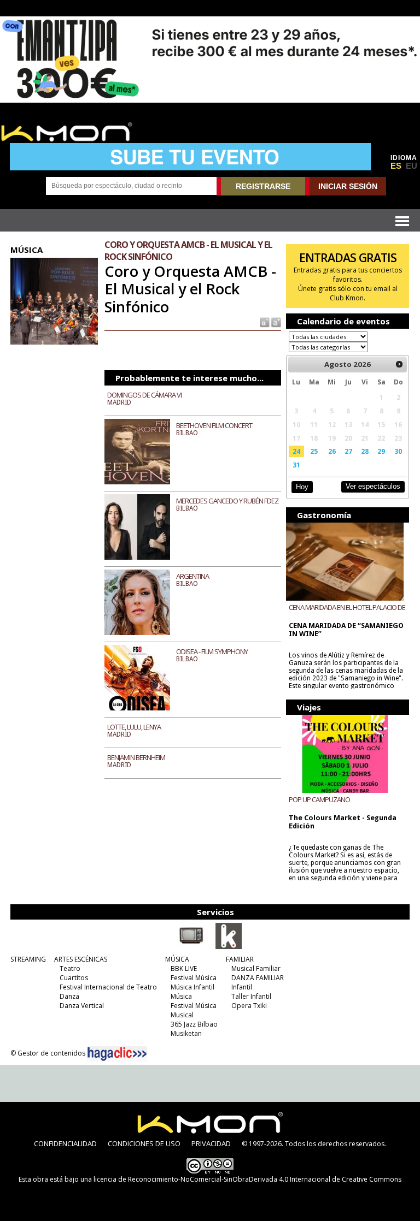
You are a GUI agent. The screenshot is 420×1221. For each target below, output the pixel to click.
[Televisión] (191, 947)
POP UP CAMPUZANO (319, 799)
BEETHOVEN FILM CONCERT (214, 425)
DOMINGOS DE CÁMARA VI (144, 395)
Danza (69, 996)
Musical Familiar (256, 968)
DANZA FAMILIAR (257, 977)
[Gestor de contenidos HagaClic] (117, 1054)
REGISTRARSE (263, 186)
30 (398, 451)
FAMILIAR (240, 959)
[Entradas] (228, 947)
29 (381, 451)
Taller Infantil (251, 996)
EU (411, 166)
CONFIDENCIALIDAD (65, 1143)
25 (314, 451)
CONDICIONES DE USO (144, 1143)
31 (296, 464)
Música (181, 996)
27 (348, 451)
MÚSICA (177, 959)
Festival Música (194, 977)
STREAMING (28, 959)
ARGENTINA (192, 576)
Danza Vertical (82, 1005)
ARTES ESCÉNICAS (80, 959)
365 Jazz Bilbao (194, 1024)
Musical (182, 1015)
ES (395, 166)
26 (332, 451)
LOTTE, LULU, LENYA (134, 727)
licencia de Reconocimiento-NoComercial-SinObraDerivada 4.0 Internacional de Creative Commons (247, 1179)
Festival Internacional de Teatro (108, 987)
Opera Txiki (249, 1005)
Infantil (241, 987)
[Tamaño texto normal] (264, 322)
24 (296, 451)
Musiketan (186, 1033)
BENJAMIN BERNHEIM (136, 757)
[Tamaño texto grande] (275, 322)
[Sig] (399, 364)
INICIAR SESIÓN (347, 186)
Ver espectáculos (373, 486)
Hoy (302, 487)
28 (365, 451)
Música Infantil (192, 987)
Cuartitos (74, 977)
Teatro (70, 968)
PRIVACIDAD (211, 1143)
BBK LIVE (184, 968)
